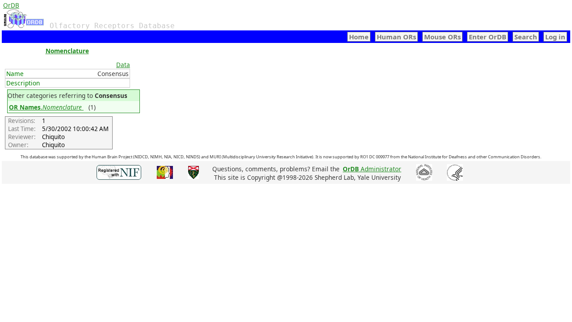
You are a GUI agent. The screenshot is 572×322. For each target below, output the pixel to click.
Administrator (372, 169)
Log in (555, 36)
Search (525, 36)
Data (123, 64)
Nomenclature (67, 51)
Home (359, 36)
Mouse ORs (442, 36)
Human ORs (396, 36)
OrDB (11, 5)
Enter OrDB (487, 36)
